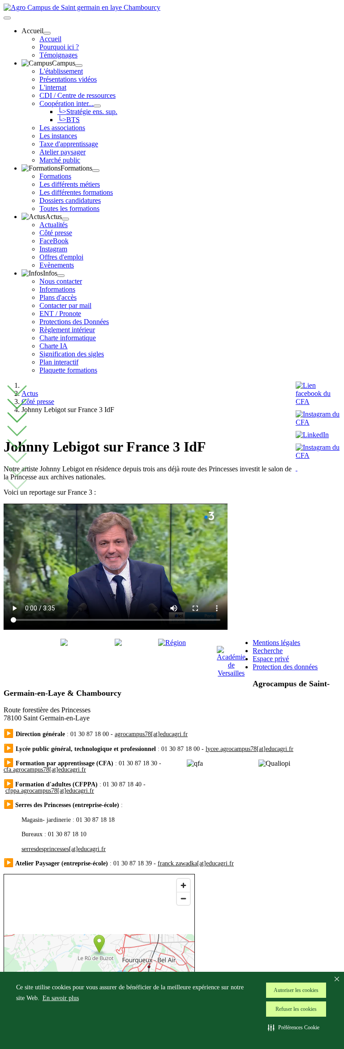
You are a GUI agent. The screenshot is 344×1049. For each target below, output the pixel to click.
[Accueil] (47, 33)
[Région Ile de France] (172, 642)
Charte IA (53, 346)
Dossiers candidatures (70, 200)
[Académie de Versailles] (231, 673)
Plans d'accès (58, 297)
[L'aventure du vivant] (118, 643)
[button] (293, 1027)
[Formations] (95, 170)
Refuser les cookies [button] (296, 1009)
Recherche (268, 650)
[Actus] (65, 219)
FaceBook (54, 241)
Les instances (58, 136)
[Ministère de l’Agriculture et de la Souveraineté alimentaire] (64, 643)
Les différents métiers (69, 184)
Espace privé (271, 659)
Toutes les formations (69, 208)
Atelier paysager (62, 152)
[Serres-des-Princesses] (318, 455)
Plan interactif (58, 362)
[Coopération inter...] (97, 106)
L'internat (52, 87)
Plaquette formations (68, 370)
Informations (57, 289)
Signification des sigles (71, 354)
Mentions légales (276, 642)
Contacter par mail (65, 305)
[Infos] (60, 275)
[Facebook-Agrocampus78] (318, 401)
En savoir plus (61, 998)
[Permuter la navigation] (7, 18)
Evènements (56, 265)
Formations (55, 176)
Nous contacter (60, 281)
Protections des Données (74, 321)
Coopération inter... (66, 103)
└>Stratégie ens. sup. (87, 111)
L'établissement (61, 71)
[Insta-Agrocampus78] (318, 422)
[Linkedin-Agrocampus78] (314, 435)
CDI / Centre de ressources (77, 95)
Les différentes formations (76, 192)
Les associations (62, 128)
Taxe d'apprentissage (68, 144)
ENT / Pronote (60, 313)
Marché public (59, 160)
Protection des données (285, 667)
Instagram (53, 249)
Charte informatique (67, 338)
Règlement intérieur (67, 330)
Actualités (53, 224)
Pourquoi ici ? (59, 47)
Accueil (50, 39)
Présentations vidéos (68, 79)
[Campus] (78, 65)
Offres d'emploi (61, 257)
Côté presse (55, 233)
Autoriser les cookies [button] (296, 990)
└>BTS (68, 119)
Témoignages (58, 55)
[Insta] (296, 468)
